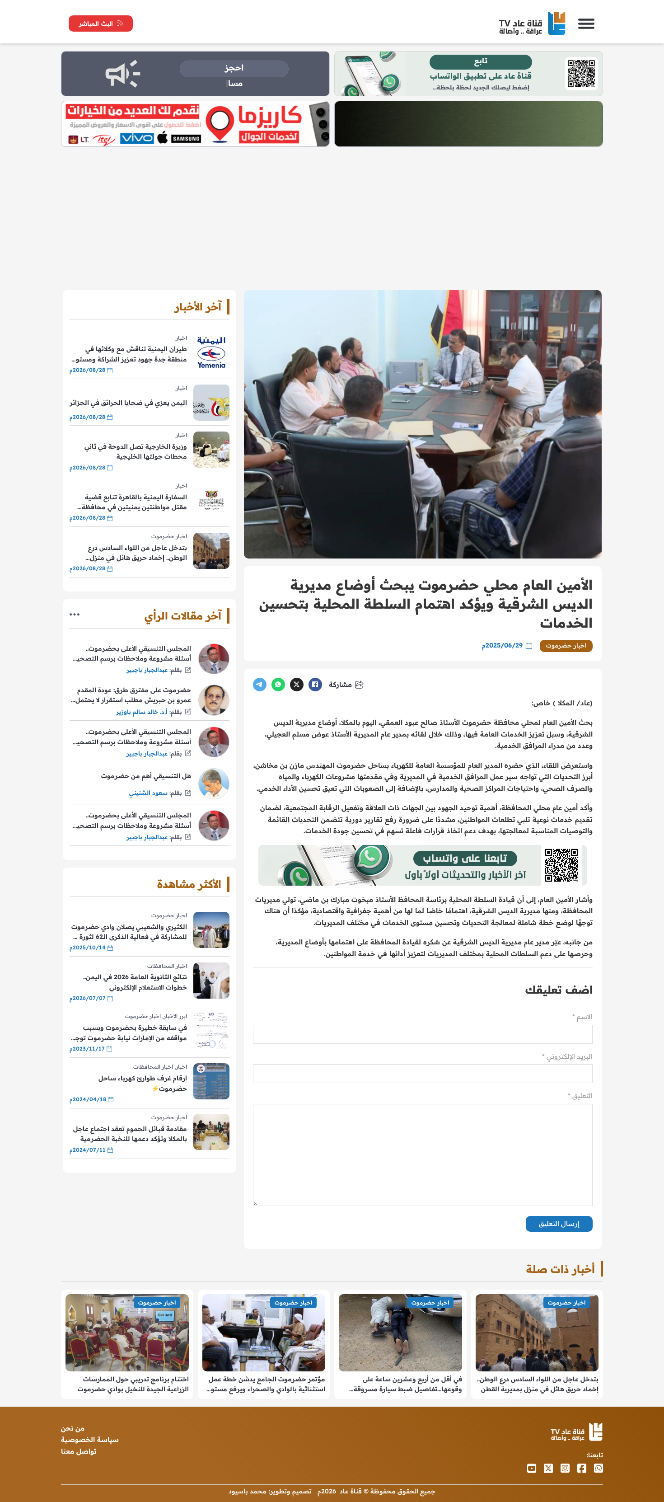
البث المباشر (96, 23)
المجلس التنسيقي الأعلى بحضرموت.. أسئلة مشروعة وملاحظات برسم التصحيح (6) (132, 737)
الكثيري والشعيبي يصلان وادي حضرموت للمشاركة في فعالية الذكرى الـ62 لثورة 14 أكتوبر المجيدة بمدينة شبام (128, 932)
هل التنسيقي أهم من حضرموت (146, 776)
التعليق (580, 1095)
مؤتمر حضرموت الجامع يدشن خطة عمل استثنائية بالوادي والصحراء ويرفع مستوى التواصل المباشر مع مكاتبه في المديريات (265, 1384)
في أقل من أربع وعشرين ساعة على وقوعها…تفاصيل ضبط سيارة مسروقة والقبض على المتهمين (408, 1384)
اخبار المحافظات (167, 965)
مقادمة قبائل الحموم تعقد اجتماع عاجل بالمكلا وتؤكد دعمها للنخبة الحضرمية (130, 1134)
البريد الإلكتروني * (567, 1056)
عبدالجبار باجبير (147, 669)
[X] (297, 684)
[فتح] (586, 23)
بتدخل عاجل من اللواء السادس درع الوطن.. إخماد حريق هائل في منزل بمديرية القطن (137, 553)
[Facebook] (315, 684)
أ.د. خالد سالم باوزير (142, 711)
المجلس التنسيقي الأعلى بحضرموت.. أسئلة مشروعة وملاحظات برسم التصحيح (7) (132, 654)
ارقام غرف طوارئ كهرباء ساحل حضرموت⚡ (142, 1083)
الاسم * (582, 1016)
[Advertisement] (332, 214)
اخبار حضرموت (566, 645)
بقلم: (175, 669)
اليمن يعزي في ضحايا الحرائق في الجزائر (128, 403)
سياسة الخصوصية (90, 1439)
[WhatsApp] (278, 684)
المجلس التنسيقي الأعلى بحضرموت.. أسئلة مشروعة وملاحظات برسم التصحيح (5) (132, 821)
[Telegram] (260, 684)
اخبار (181, 337)
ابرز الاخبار (175, 1016)
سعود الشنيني (148, 792)
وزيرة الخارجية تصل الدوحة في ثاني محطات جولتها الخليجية (135, 451)
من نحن (72, 1428)
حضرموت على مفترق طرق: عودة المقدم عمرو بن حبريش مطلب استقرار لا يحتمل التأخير (133, 695)
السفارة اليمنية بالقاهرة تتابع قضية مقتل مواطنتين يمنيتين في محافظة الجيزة (134, 502)
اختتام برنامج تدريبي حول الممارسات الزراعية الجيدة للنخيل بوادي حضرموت (133, 1384)
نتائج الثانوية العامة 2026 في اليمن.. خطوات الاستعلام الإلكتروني (135, 982)
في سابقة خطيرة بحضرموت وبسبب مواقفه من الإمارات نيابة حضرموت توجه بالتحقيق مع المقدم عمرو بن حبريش (129, 1033)
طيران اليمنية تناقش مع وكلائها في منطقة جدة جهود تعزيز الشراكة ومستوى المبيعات (129, 354)
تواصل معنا (78, 1451)
